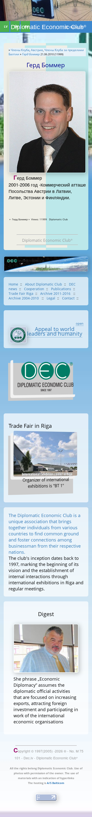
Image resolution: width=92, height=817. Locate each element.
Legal (51, 298)
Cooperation (34, 289)
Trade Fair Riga (21, 293)
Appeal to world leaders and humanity (54, 331)
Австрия (37, 50)
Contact (68, 298)
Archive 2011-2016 (55, 293)
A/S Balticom (55, 783)
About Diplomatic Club (43, 284)
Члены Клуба (20, 50)
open (79, 323)
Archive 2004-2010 (24, 298)
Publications (61, 289)
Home (13, 284)
